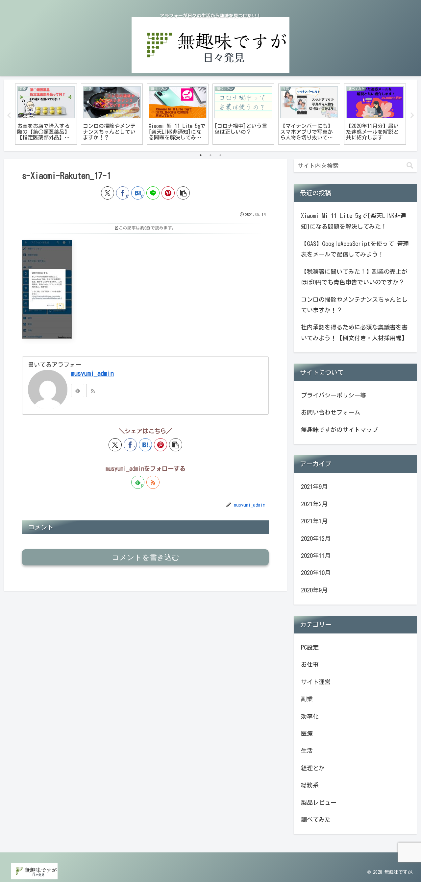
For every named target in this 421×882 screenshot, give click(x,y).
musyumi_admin (92, 373)
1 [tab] (200, 155)
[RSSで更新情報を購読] (92, 390)
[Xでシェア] (107, 193)
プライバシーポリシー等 (333, 395)
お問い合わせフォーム (330, 412)
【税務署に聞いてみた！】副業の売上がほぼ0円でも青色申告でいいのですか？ (354, 277)
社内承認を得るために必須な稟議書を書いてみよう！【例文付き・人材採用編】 (354, 332)
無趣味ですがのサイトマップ (339, 430)
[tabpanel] (46, 114)
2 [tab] (210, 155)
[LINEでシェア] (153, 193)
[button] (183, 193)
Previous (9, 115)
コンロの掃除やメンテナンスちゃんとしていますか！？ (354, 305)
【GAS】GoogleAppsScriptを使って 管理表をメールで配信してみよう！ (355, 249)
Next (412, 115)
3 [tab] (220, 155)
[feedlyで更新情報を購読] (77, 390)
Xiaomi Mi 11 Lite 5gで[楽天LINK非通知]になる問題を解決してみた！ (353, 221)
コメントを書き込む (145, 557)
